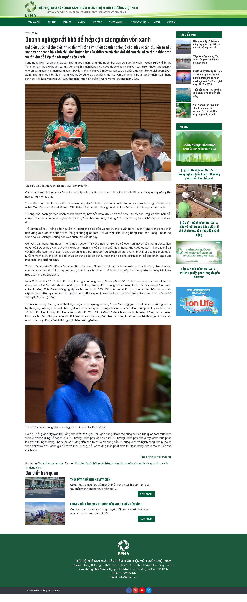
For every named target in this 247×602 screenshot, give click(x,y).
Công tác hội (139, 22)
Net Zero (97, 22)
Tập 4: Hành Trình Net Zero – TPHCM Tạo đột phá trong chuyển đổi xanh (199, 272)
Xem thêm (146, 494)
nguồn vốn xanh (135, 463)
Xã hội (81, 22)
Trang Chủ (34, 22)
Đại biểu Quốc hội (86, 463)
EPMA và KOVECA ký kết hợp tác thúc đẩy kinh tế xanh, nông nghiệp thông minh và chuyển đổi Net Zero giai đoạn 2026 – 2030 (207, 77)
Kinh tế (67, 22)
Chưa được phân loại (50, 463)
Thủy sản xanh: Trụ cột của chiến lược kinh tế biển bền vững (207, 93)
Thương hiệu (116, 22)
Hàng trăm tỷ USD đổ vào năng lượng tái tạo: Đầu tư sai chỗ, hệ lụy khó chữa (206, 44)
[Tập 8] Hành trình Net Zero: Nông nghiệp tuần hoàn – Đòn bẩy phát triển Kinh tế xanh (199, 174)
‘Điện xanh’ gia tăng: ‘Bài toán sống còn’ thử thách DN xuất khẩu (206, 59)
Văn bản (171, 22)
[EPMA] (81, 9)
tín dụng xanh (33, 467)
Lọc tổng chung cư (98, 590)
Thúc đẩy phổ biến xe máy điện (90, 479)
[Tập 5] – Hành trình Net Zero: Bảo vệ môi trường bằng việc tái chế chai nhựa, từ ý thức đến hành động (199, 228)
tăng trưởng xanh (157, 463)
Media (157, 22)
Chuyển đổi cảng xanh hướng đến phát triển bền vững (106, 504)
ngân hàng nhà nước (111, 463)
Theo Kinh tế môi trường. (156, 457)
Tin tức (52, 22)
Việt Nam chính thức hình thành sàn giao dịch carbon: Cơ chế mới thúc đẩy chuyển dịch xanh (206, 110)
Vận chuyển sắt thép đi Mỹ (74, 590)
